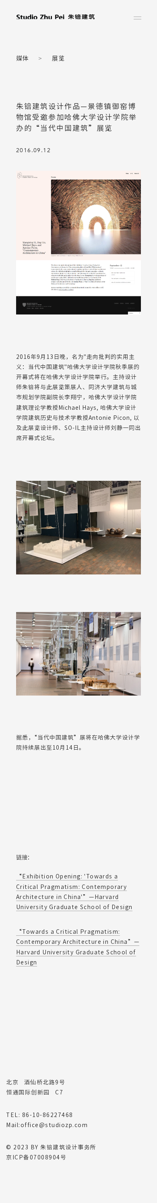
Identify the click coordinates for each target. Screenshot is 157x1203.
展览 (58, 58)
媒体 (22, 58)
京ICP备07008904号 (36, 1157)
